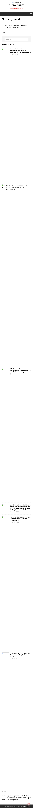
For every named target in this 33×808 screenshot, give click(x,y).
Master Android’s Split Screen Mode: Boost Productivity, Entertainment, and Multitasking (20, 50)
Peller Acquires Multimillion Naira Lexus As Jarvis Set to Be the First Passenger (20, 518)
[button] (31, 13)
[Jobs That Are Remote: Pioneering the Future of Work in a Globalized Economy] (5, 499)
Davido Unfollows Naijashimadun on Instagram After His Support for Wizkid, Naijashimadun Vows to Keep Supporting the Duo (20, 507)
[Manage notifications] (28, 804)
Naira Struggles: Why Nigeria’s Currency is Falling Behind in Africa (20, 654)
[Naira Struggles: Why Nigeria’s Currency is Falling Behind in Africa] (5, 784)
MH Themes (27, 806)
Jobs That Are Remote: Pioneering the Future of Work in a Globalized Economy (20, 370)
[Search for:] (16, 39)
